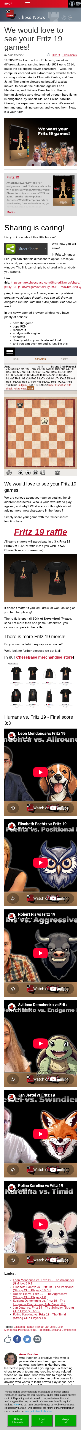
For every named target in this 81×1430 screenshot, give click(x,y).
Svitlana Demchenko (63, 1329)
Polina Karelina (27, 1329)
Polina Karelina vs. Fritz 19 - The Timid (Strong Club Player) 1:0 (39, 1316)
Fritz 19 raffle (40, 532)
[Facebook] (17, 1338)
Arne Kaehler (28, 1354)
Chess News (31, 17)
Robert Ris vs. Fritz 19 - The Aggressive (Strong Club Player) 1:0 (40, 1295)
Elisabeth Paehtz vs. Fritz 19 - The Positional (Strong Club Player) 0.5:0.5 (43, 1288)
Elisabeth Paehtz (24, 1326)
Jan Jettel (50, 1326)
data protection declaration (38, 1411)
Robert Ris (44, 1329)
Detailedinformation (18, 1421)
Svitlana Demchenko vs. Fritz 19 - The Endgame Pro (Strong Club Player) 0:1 (39, 1302)
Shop (8, 3)
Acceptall (65, 1421)
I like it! (56, 55)
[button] (27, 4)
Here (16, 1404)
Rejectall (42, 1421)
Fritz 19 (12, 177)
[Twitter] (27, 1338)
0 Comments (69, 55)
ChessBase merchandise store (44, 657)
